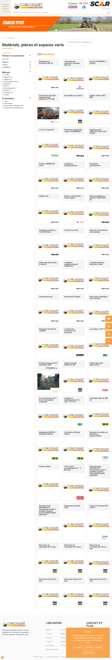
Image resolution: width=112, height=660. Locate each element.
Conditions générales (52, 657)
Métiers (48, 630)
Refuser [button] (99, 647)
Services (49, 638)
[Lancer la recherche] (108, 12)
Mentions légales (39, 657)
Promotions (50, 645)
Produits (49, 641)
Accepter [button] (89, 647)
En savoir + (78, 647)
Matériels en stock (52, 649)
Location (49, 634)
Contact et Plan (65, 657)
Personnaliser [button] (88, 652)
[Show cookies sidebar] (2, 657)
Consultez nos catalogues (79, 42)
